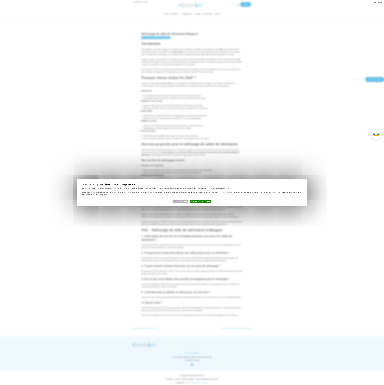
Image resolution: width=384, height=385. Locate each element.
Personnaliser (180, 201)
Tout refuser (378, 2)
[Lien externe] (376, 134)
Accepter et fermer (200, 201)
